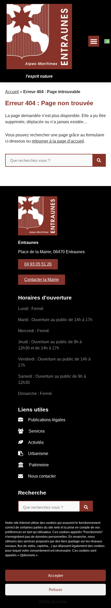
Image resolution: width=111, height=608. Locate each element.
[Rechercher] (98, 160)
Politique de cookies (53, 601)
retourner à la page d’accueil (58, 141)
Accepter (55, 575)
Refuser (55, 589)
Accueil (12, 92)
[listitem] (55, 420)
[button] (93, 41)
